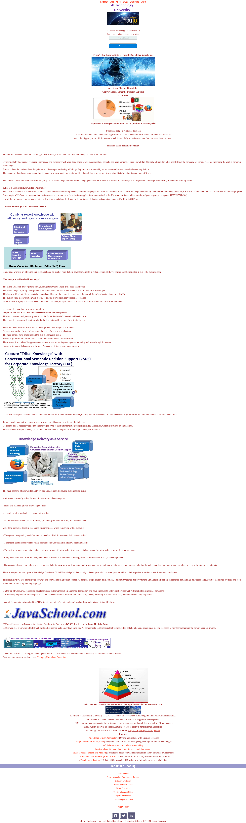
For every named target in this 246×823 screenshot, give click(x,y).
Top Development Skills (123, 792)
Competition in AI (123, 773)
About (118, 1)
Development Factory (90, 760)
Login (111, 1)
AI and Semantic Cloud (123, 785)
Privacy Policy (123, 806)
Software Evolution (123, 781)
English (131, 730)
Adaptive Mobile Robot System (89, 741)
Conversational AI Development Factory (123, 777)
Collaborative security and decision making (123, 745)
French (157, 730)
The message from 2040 (123, 799)
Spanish (140, 730)
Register (104, 1)
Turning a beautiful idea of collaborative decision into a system (123, 749)
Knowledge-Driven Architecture (103, 738)
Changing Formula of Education (51, 657)
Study (125, 1)
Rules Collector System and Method (89, 752)
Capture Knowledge (123, 796)
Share (143, 1)
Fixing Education (123, 788)
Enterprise (134, 1)
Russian (148, 730)
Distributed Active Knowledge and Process (97, 756)
